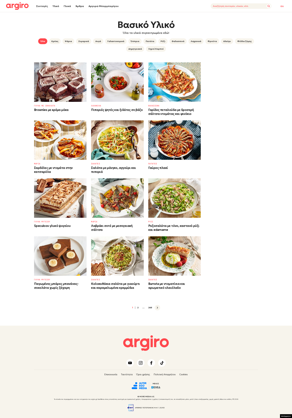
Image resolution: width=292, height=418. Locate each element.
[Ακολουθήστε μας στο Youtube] (130, 363)
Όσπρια (135, 41)
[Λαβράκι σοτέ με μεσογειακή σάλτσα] (117, 198)
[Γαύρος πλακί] (174, 140)
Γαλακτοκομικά (115, 41)
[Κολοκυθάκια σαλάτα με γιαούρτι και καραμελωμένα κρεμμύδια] (117, 256)
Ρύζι (163, 41)
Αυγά (98, 41)
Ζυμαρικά (83, 41)
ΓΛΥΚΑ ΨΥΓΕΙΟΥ (42, 221)
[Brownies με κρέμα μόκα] (60, 82)
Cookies (183, 374)
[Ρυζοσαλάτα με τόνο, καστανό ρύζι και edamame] (174, 198)
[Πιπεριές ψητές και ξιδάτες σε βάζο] (117, 82)
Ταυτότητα (127, 374)
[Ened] (155, 387)
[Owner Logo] (139, 385)
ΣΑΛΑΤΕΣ (95, 164)
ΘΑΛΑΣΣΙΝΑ (154, 106)
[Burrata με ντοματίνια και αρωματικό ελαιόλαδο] (174, 256)
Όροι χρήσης (143, 374)
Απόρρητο (286, 416)
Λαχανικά (196, 41)
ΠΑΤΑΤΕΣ (152, 164)
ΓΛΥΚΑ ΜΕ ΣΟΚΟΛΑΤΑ (44, 106)
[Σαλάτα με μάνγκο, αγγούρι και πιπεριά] (117, 140)
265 (150, 307)
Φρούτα (212, 41)
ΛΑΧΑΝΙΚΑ (96, 106)
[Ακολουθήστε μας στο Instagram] (140, 363)
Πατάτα (150, 41)
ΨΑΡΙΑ (37, 164)
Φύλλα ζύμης (244, 41)
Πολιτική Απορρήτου (165, 374)
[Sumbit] (269, 6)
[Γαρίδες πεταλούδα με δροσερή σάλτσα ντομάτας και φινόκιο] (174, 82)
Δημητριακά (135, 48)
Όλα (42, 41)
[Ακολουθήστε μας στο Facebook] (151, 363)
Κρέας (54, 41)
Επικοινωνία (110, 374)
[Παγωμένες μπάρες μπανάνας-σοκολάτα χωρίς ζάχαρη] (60, 256)
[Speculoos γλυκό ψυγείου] (60, 198)
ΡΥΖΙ (150, 221)
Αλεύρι (227, 41)
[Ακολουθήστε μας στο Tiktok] (162, 363)
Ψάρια (68, 41)
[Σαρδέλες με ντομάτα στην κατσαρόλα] (60, 140)
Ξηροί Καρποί (156, 48)
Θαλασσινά (178, 41)
